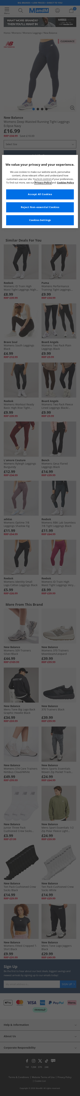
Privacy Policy (43, 182)
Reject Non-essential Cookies (40, 207)
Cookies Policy (65, 182)
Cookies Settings (40, 220)
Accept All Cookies (40, 194)
